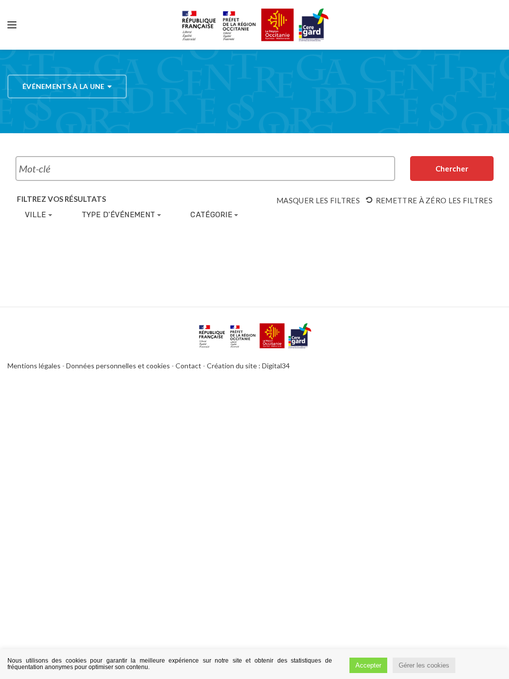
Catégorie (211, 214)
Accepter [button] (368, 665)
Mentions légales (34, 365)
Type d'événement (119, 214)
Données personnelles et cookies (118, 365)
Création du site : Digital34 (248, 365)
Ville (35, 214)
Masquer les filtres (318, 200)
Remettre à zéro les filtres (434, 200)
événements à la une (63, 86)
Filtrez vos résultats (61, 199)
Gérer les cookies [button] (424, 665)
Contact (188, 365)
